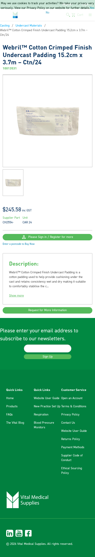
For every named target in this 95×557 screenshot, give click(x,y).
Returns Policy (70, 439)
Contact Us (68, 423)
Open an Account (71, 398)
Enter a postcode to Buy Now (19, 244)
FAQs (9, 415)
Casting (5, 26)
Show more (16, 295)
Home (10, 398)
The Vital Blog (15, 423)
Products (12, 406)
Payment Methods (72, 447)
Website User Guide (46, 398)
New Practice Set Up (47, 406)
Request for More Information (47, 310)
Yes (92, 8)
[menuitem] (47, 533)
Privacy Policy (70, 415)
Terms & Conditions (73, 406)
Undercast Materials (28, 26)
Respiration (41, 415)
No (47, 13)
